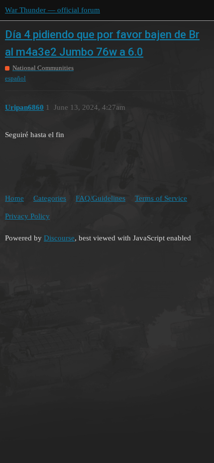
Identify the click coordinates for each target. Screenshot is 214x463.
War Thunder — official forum (52, 10)
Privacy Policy (27, 216)
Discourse (59, 238)
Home (14, 198)
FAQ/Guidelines (100, 198)
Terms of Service (161, 198)
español (15, 78)
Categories (49, 198)
